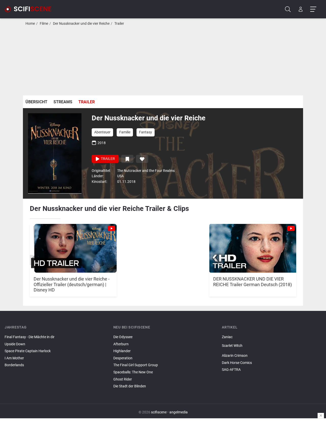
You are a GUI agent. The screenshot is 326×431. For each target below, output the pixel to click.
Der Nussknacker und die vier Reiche (81, 23)
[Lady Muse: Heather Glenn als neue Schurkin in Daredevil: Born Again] (271, 350)
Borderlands (14, 365)
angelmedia (178, 412)
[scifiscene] (30, 9)
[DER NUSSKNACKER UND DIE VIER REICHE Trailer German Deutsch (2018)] (252, 245)
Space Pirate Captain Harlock (28, 351)
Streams (62, 101)
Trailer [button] (107, 159)
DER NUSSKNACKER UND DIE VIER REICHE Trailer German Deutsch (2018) (252, 281)
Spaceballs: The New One (133, 372)
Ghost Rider (122, 379)
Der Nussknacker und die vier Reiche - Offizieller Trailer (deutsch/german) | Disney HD (72, 284)
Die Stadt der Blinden (129, 386)
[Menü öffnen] (313, 9)
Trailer (119, 23)
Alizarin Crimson (235, 355)
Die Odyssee (122, 337)
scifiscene (159, 412)
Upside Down (15, 344)
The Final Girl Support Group (135, 365)
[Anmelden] (300, 9)
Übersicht (36, 101)
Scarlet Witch (232, 346)
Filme (44, 23)
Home (30, 23)
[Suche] (288, 9)
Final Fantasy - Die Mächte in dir (30, 337)
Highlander (122, 351)
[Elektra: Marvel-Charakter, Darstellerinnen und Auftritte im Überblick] (271, 351)
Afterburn (121, 344)
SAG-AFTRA (231, 369)
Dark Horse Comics (237, 363)
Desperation (122, 358)
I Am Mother (14, 358)
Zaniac (227, 337)
